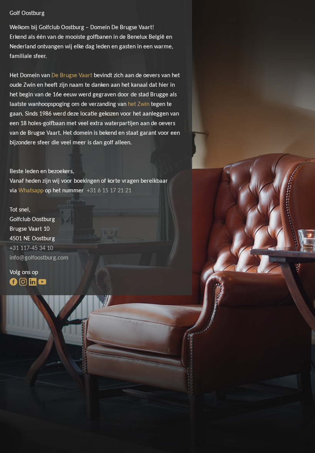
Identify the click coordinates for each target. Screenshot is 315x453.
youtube (42, 282)
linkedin (32, 282)
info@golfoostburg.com (39, 258)
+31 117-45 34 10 (31, 248)
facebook (13, 282)
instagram (23, 282)
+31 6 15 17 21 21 (109, 191)
